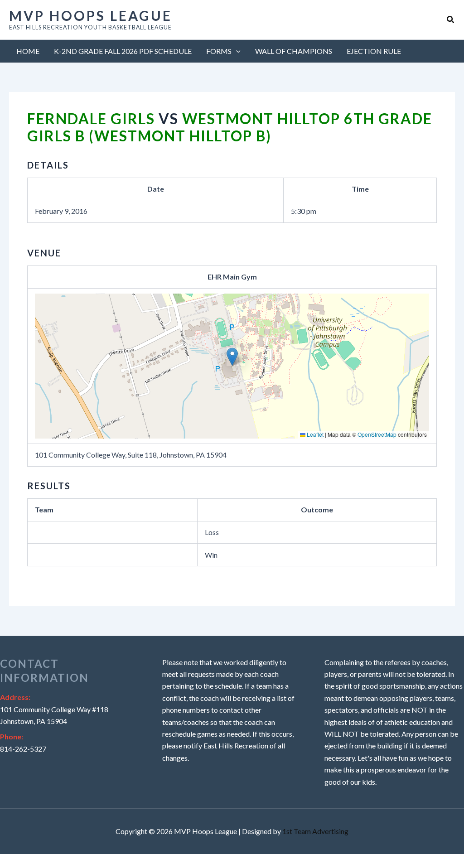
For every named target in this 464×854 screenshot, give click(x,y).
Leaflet (314, 434)
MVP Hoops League (90, 15)
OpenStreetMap (377, 434)
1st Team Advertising (315, 831)
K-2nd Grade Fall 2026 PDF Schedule (123, 51)
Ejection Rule (374, 51)
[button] (451, 19)
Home (27, 51)
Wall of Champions (293, 51)
